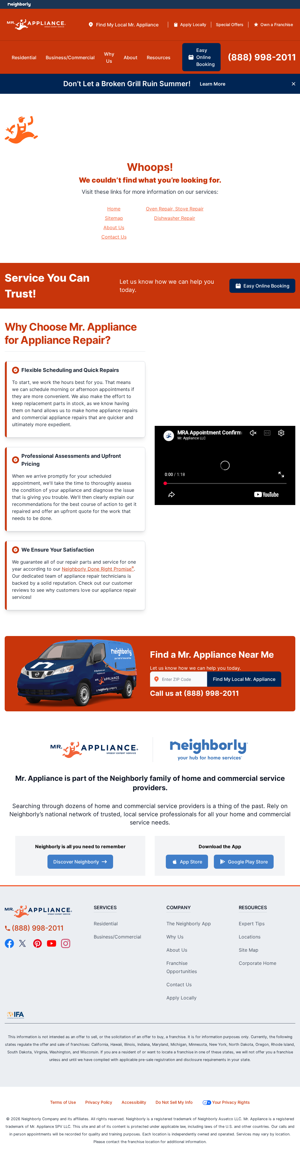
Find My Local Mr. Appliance (244, 679)
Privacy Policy (98, 1102)
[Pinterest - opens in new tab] (37, 943)
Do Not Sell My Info (174, 1102)
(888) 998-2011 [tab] (262, 57)
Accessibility (134, 1102)
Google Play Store (248, 862)
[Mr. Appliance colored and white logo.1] (36, 25)
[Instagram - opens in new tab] (65, 943)
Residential (106, 923)
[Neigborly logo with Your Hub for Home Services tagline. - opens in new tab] (208, 749)
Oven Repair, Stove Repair (175, 209)
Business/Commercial (117, 937)
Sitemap (114, 218)
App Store (191, 862)
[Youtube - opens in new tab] (51, 943)
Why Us (174, 937)
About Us (113, 227)
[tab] (123, 24)
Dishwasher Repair (174, 218)
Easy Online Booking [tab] (205, 57)
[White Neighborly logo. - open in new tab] (19, 4)
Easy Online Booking (266, 286)
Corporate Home (257, 963)
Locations (249, 937)
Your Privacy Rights (231, 1102)
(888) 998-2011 (211, 693)
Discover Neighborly (76, 862)
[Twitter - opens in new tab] (23, 943)
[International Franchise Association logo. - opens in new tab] (15, 1015)
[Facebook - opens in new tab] (9, 943)
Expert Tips (252, 923)
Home (113, 209)
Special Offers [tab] (229, 24)
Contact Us (114, 237)
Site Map (248, 950)
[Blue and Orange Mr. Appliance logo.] (94, 749)
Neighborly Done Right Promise (98, 569)
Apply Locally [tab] (193, 24)
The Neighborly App (188, 923)
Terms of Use (63, 1102)
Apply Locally (181, 998)
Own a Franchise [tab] (276, 24)
